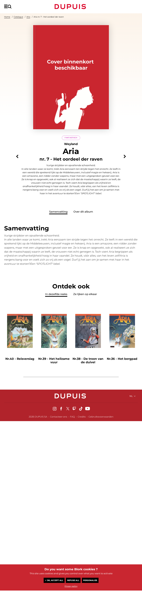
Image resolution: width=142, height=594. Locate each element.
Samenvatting (58, 211)
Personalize (90, 580)
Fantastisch (71, 138)
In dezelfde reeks (56, 294)
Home (7, 17)
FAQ (72, 416)
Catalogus (18, 17)
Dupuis (71, 6)
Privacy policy (71, 586)
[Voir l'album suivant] (125, 156)
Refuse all (73, 580)
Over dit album (83, 211)
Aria (28, 17)
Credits (82, 416)
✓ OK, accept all (54, 580)
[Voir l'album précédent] (17, 156)
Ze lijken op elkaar (85, 294)
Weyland (71, 144)
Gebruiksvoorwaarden (100, 416)
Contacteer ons (58, 416)
